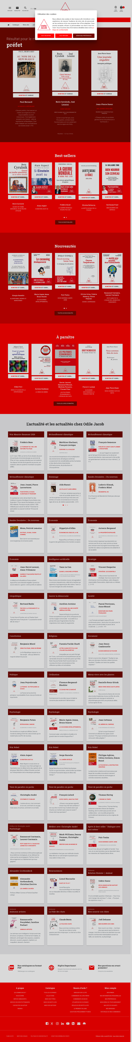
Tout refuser (63, 35)
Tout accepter (46, 35)
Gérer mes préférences (83, 35)
